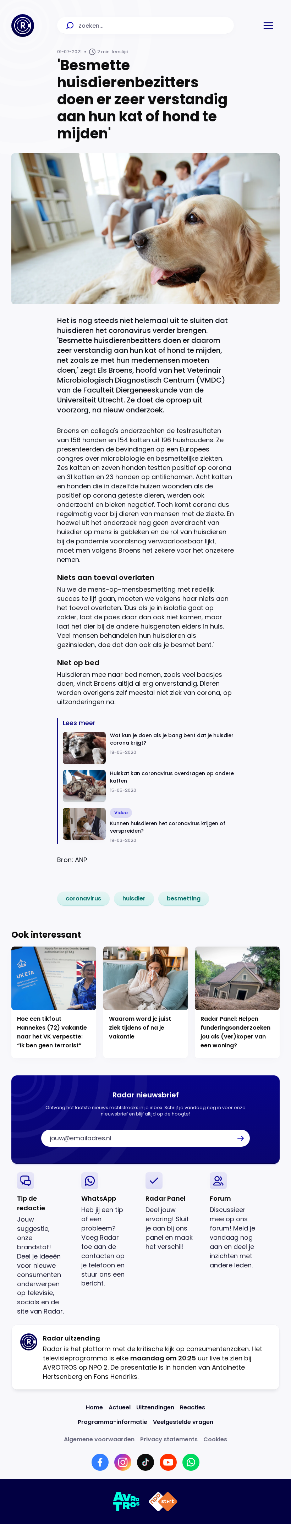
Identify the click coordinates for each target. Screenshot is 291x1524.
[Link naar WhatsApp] (190, 1462)
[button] (268, 25)
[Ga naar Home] (22, 25)
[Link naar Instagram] (122, 1462)
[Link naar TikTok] (145, 1462)
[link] (83, 899)
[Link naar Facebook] (100, 1462)
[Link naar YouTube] (168, 1462)
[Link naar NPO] (163, 1502)
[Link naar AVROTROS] (126, 1502)
